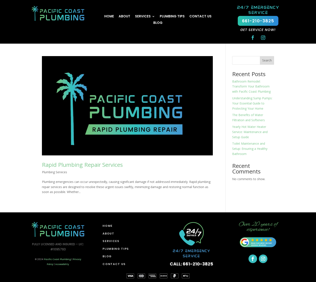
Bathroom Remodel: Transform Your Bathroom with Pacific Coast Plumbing (251, 86)
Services (143, 16)
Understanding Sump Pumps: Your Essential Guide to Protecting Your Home (252, 103)
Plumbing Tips (172, 16)
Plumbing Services (54, 172)
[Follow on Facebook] (253, 37)
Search (267, 60)
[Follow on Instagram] (263, 37)
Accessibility (62, 264)
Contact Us (200, 16)
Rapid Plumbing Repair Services (82, 165)
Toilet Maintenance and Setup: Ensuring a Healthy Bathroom (249, 148)
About (124, 16)
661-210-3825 (258, 21)
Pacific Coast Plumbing (57, 259)
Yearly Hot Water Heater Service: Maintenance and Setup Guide (250, 132)
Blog (158, 23)
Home (109, 16)
